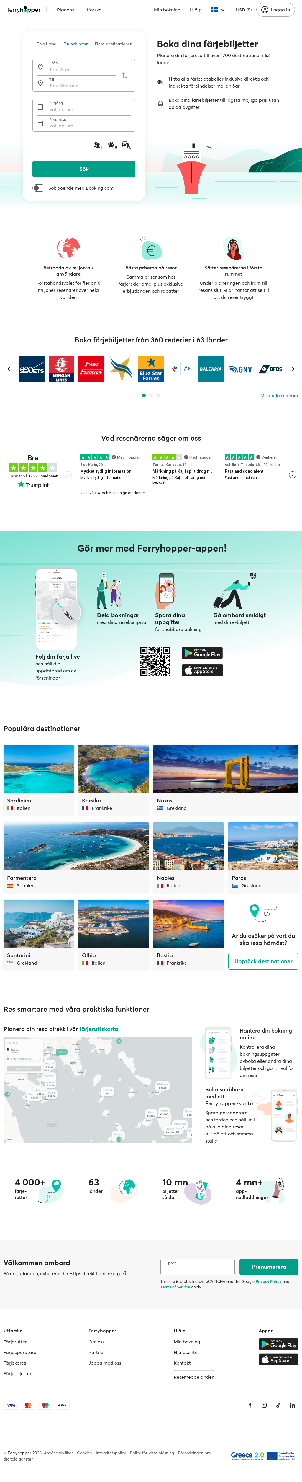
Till (51, 79)
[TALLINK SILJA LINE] (180, 369)
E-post (170, 1263)
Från (53, 63)
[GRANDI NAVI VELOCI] (240, 369)
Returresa (57, 119)
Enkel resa (47, 43)
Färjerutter (15, 1342)
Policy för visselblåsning (152, 1453)
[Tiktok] (278, 1405)
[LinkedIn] (292, 1405)
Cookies (84, 1453)
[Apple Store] (202, 670)
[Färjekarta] (98, 1090)
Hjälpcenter (186, 1352)
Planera (65, 10)
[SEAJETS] (32, 369)
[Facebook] (250, 1405)
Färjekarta (15, 1363)
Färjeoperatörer (21, 1352)
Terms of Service (175, 1287)
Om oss (96, 1342)
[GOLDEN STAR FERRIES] (121, 369)
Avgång (56, 103)
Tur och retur (76, 43)
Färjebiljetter (18, 1373)
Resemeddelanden (194, 1377)
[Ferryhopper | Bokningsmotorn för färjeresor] (24, 9)
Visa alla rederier (279, 395)
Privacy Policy (268, 1281)
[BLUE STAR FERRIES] (151, 369)
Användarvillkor (58, 1453)
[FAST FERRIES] (91, 369)
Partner (96, 1352)
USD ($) (244, 10)
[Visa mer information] (125, 1273)
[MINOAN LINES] (61, 369)
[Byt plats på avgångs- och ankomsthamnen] (125, 75)
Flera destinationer (113, 43)
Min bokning (167, 10)
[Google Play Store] (202, 653)
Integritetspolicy (111, 1453)
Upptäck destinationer (263, 961)
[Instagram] (264, 1405)
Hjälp (196, 10)
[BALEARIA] (211, 369)
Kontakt (182, 1363)
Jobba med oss (104, 1363)
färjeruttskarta (98, 1029)
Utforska (92, 10)
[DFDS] (270, 369)
